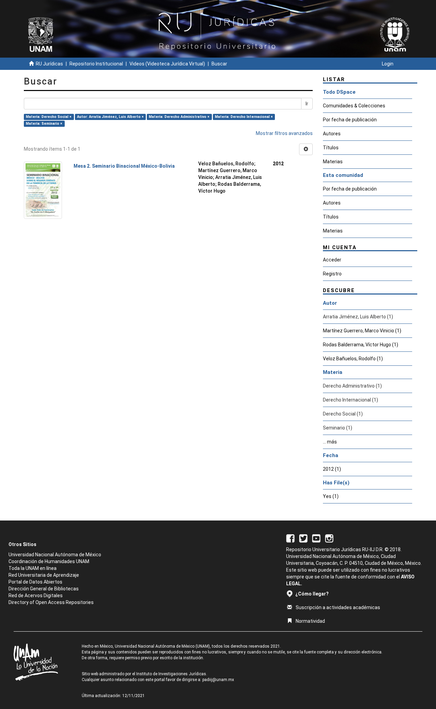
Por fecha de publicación (350, 119)
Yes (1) (331, 496)
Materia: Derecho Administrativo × (179, 117)
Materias (333, 161)
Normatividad (310, 621)
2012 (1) (332, 469)
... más (330, 441)
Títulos (331, 147)
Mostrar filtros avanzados (284, 133)
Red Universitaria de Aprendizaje (44, 575)
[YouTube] (316, 538)
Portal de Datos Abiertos (35, 582)
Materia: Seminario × (44, 123)
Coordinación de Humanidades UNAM (49, 561)
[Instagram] (329, 538)
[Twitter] (303, 538)
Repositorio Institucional (96, 63)
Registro (332, 273)
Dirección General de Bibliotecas (44, 588)
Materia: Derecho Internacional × (244, 117)
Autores (332, 133)
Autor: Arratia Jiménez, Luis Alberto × (110, 117)
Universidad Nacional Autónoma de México (55, 554)
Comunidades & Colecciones (354, 105)
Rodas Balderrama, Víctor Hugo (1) (360, 344)
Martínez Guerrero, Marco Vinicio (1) (362, 330)
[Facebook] (290, 538)
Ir (307, 103)
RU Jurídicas (49, 63)
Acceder (332, 259)
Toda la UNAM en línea (33, 568)
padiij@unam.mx (218, 679)
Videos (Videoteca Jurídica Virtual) (167, 63)
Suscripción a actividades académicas (338, 607)
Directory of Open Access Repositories (51, 602)
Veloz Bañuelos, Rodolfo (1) (353, 358)
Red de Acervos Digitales (36, 595)
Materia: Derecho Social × (49, 117)
